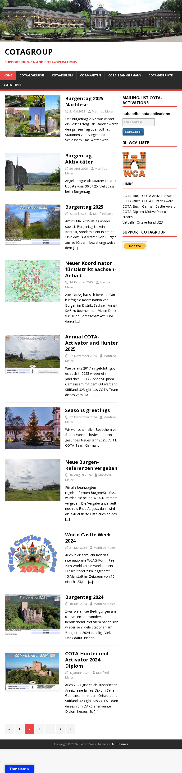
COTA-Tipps (12, 85)
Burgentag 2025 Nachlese (84, 101)
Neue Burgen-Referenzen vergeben (91, 465)
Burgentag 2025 (84, 207)
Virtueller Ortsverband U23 (143, 222)
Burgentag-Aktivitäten (79, 158)
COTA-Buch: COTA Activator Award (150, 195)
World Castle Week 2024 (88, 537)
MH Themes (120, 744)
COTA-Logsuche (32, 75)
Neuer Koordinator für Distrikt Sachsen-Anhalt (90, 269)
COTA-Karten (90, 75)
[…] (111, 140)
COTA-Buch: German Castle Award (149, 206)
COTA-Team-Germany (124, 75)
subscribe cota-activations (146, 114)
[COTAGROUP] (91, 39)
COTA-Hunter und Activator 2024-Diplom (87, 659)
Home (8, 75)
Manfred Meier (103, 111)
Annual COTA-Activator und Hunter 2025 (91, 342)
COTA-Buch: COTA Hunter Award (148, 201)
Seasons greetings (87, 410)
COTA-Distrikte (161, 75)
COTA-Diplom (62, 75)
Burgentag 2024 (84, 597)
